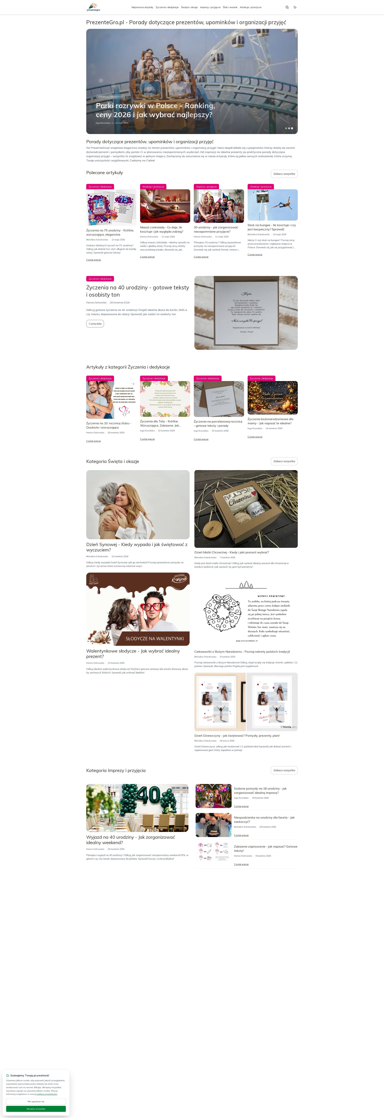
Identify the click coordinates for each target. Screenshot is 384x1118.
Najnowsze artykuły (142, 7)
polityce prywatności (47, 1094)
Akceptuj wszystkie (36, 1108)
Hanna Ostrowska (149, 236)
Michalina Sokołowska (107, 123)
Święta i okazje (189, 7)
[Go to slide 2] (289, 128)
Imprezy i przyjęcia (210, 7)
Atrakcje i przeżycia (250, 7)
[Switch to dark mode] (295, 7)
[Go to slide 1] (286, 128)
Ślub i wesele (230, 7)
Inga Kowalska (147, 430)
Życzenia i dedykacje (167, 7)
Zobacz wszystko (284, 173)
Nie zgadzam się (36, 1101)
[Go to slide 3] (292, 128)
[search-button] (287, 7)
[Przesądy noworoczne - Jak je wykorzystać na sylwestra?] (192, 81)
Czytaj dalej (95, 323)
